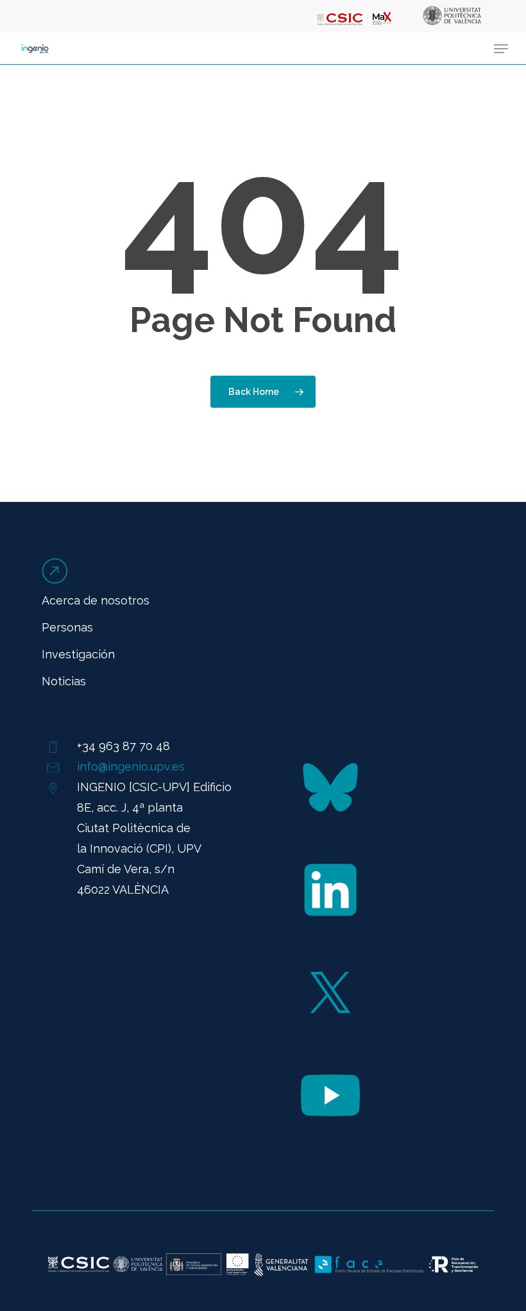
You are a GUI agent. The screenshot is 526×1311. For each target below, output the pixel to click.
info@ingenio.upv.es (131, 766)
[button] (501, 48)
